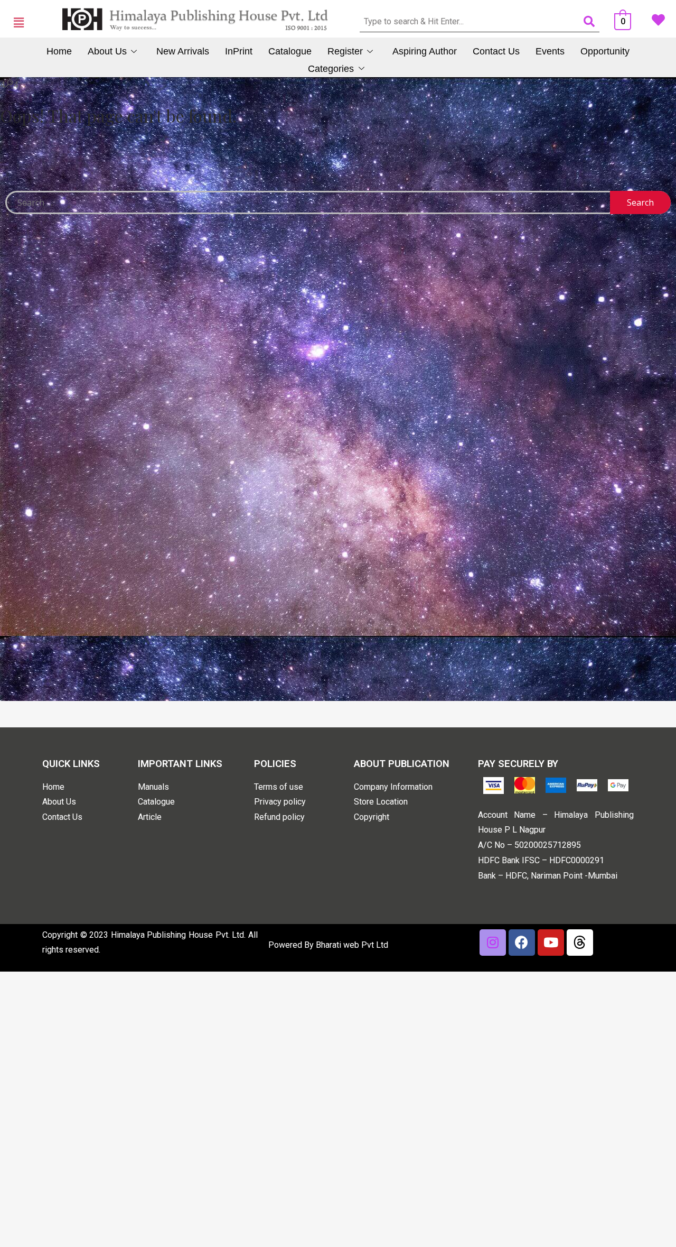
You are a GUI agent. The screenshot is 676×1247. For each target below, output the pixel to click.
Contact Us (496, 51)
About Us (107, 51)
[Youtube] (551, 942)
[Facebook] (522, 942)
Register (345, 51)
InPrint (238, 51)
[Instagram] (493, 942)
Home (59, 51)
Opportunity (605, 51)
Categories (331, 68)
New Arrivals (182, 51)
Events (550, 51)
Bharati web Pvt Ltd (352, 945)
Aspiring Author (424, 51)
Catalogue (290, 51)
